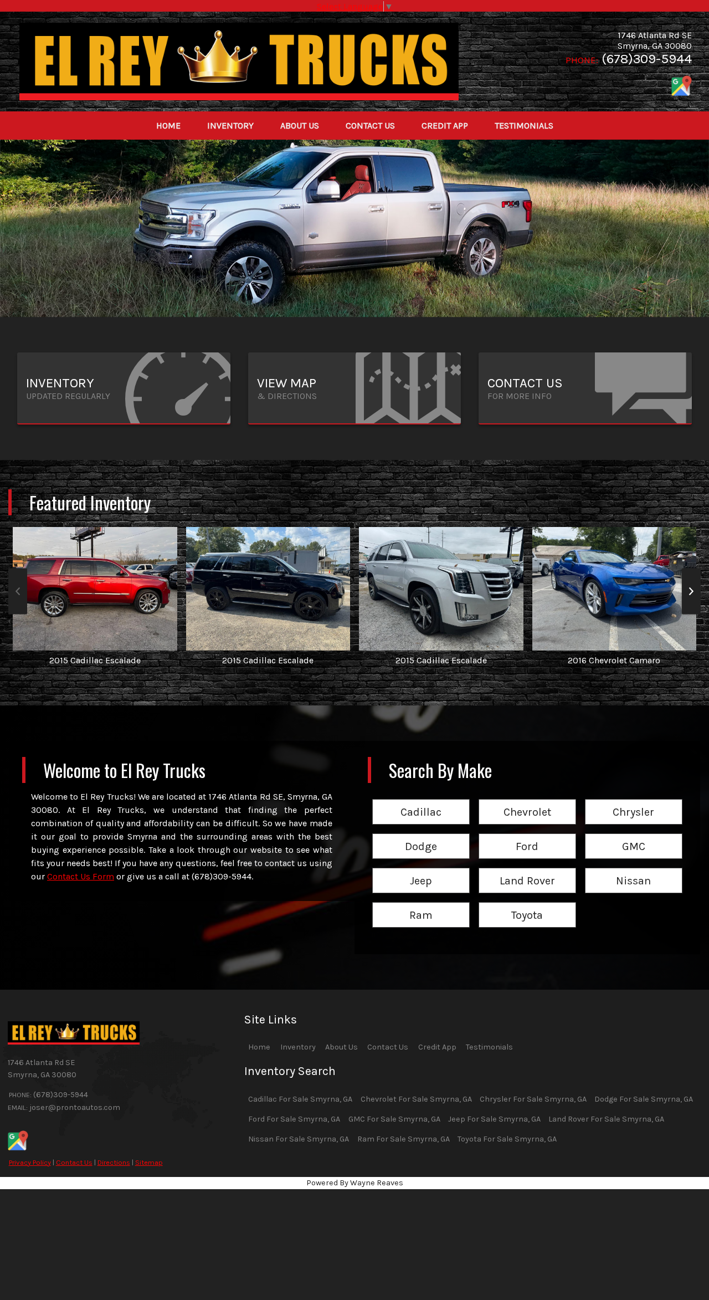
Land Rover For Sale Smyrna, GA (606, 1119)
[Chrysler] (633, 800)
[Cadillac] (421, 800)
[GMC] (633, 834)
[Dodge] (421, 834)
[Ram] (421, 903)
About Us (341, 1047)
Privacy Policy (30, 1162)
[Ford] (527, 834)
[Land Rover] (527, 868)
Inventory (298, 1047)
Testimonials (489, 1047)
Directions (113, 1162)
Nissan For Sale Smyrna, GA (298, 1139)
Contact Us (74, 1162)
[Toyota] (527, 903)
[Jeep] (421, 868)
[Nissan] (633, 868)
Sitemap (149, 1162)
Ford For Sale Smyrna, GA (294, 1119)
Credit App (437, 1047)
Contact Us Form (80, 876)
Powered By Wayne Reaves (354, 1183)
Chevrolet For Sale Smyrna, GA (416, 1099)
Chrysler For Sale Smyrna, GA (533, 1099)
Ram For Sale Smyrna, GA (403, 1139)
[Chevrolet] (527, 800)
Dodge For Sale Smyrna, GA (643, 1099)
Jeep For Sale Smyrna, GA (494, 1119)
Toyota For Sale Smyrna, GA (507, 1139)
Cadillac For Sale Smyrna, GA (300, 1099)
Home (259, 1047)
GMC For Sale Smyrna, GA (394, 1119)
